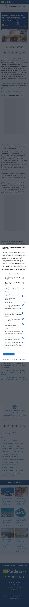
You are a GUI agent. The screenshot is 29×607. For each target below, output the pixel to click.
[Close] (26, 247)
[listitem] (14, 274)
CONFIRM (9, 354)
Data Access (14, 359)
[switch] (23, 278)
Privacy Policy (23, 359)
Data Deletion (6, 359)
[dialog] (14, 303)
